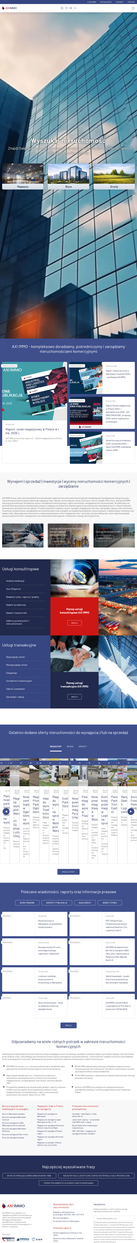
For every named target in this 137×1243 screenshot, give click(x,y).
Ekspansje (11, 672)
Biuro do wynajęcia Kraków (13, 1137)
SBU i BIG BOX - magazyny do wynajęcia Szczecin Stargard (84, 1132)
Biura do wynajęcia (60, 1218)
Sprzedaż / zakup (15, 696)
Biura (70, 746)
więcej (74, 623)
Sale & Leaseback (15, 688)
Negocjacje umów (15, 656)
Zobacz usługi (13, 540)
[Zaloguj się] (75, 8)
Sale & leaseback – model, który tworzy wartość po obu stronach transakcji (118, 979)
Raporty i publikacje (9, 366)
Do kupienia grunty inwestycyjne (66, 1221)
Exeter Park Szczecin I (68, 804)
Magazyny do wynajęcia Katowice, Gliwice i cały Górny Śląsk (50, 1126)
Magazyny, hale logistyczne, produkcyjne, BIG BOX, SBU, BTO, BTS (68, 1213)
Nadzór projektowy (16, 604)
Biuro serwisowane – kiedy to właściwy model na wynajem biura (50, 1005)
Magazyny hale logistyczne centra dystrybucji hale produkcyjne (96, 1176)
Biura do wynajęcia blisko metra (15, 1134)
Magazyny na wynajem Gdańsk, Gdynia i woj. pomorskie (49, 1143)
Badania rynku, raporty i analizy (22, 596)
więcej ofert (68, 872)
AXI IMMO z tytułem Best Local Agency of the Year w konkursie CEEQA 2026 (118, 1005)
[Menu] (133, 8)
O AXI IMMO (91, 2)
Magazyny (56, 746)
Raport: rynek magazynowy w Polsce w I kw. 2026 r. (32, 431)
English (131, 2)
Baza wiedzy (85, 903)
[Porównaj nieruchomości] (71, 8)
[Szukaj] (62, 8)
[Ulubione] (66, 8)
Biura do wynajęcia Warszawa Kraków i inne (29, 1176)
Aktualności (106, 2)
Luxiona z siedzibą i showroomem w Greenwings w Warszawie (50, 979)
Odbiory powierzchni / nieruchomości (17, 622)
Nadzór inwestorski (16, 612)
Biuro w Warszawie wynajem (13, 1114)
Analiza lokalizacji (15, 580)
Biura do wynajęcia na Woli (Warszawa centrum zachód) (13, 1124)
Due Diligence (13, 588)
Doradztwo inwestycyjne (19, 680)
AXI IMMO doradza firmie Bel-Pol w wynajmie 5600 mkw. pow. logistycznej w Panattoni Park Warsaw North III (117, 953)
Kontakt (119, 2)
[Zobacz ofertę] (5, 772)
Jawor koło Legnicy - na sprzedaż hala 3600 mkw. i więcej (85, 1120)
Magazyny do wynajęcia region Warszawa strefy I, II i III (49, 1120)
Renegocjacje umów (16, 664)
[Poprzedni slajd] (6, 811)
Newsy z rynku (110, 903)
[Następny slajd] (131, 811)
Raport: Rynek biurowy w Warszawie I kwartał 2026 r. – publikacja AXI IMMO (118, 373)
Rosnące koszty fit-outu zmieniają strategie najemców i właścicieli (49, 950)
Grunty (83, 746)
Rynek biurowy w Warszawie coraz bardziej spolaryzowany (50, 923)
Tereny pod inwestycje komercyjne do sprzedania (68, 1183)
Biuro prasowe (27, 903)
